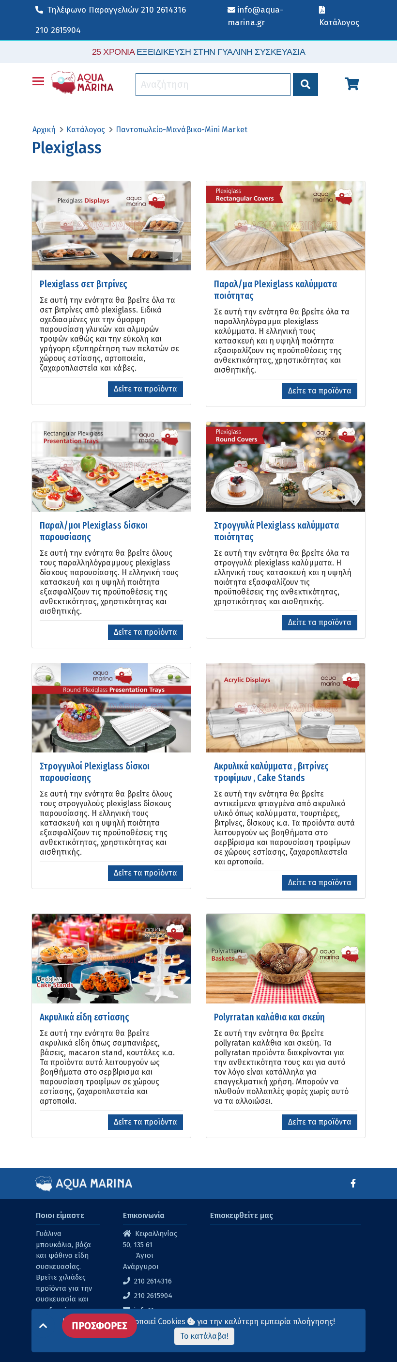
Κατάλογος (85, 129)
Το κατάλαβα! (204, 1336)
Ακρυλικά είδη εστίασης (84, 1017)
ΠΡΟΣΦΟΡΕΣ (99, 1325)
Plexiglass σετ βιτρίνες (83, 284)
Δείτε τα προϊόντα (145, 388)
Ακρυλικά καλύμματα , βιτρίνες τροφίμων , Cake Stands (271, 771)
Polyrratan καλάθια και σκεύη (269, 1017)
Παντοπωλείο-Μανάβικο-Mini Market (181, 129)
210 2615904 (58, 30)
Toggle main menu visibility (38, 80)
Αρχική (44, 129)
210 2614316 (116, 10)
